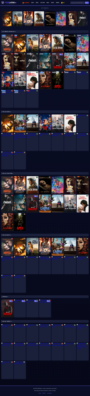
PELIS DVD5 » (6, 111)
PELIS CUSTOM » (7, 173)
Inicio (39, 393)
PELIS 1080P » (7, 321)
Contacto (49, 393)
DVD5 (32, 2)
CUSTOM (42, 2)
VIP (63, 2)
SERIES (57, 2)
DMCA (44, 393)
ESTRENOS (25, 2)
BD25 (48, 2)
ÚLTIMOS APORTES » (9, 31)
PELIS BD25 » (6, 235)
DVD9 (37, 2)
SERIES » (5, 296)
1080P (52, 2)
